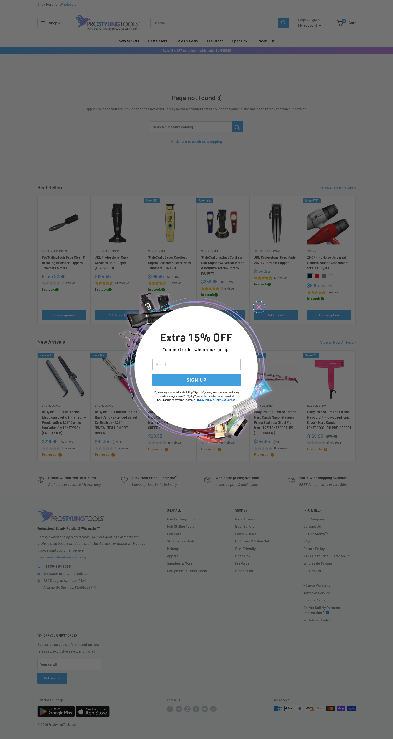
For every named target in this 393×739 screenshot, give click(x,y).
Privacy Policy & (205, 400)
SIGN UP (196, 380)
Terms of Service (225, 400)
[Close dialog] (259, 307)
